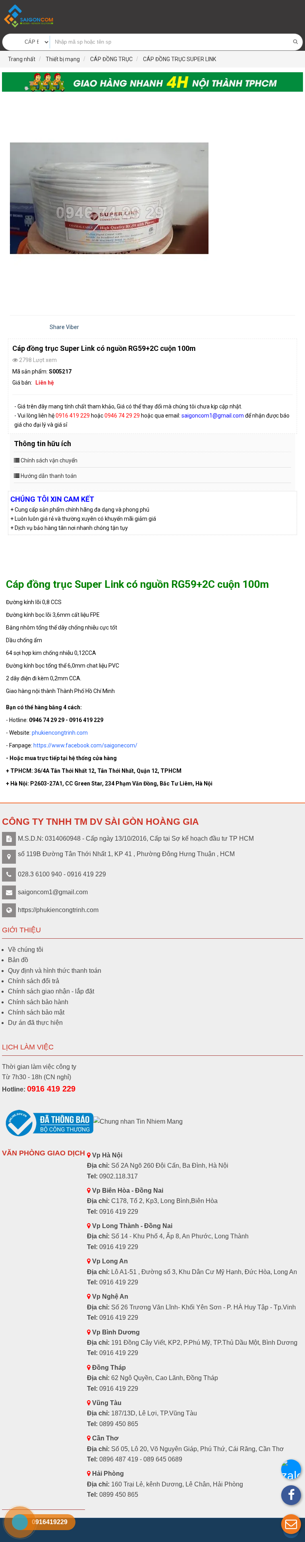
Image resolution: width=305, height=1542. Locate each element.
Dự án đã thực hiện (35, 1022)
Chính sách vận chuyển (49, 460)
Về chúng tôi (25, 949)
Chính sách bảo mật (36, 1012)
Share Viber (64, 327)
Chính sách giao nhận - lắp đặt (51, 991)
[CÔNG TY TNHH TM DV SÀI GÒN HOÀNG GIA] (29, 16)
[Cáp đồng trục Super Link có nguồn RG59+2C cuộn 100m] (152, 199)
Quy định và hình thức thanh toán (54, 970)
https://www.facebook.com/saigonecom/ (85, 745)
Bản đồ (18, 960)
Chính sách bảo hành (38, 1002)
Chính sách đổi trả (33, 981)
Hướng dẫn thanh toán (49, 476)
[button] (291, 1524)
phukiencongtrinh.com (60, 733)
